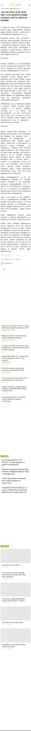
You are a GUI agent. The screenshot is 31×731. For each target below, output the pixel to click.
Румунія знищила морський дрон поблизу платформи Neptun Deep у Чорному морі (14, 389)
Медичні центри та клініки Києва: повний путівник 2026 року (14, 337)
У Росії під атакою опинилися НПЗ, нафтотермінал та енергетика (14, 379)
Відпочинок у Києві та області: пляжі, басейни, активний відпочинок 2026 (15, 327)
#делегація (12, 259)
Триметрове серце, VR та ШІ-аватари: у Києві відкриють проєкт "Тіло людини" (15, 358)
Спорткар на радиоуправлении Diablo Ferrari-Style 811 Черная (13, 600)
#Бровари (6, 259)
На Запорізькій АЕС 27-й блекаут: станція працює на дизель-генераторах (14, 399)
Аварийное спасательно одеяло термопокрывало (14, 646)
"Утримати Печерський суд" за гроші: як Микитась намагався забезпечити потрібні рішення (15, 348)
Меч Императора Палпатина (12, 622)
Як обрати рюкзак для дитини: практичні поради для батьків (13, 369)
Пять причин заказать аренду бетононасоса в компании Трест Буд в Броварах (14, 575)
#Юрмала (18, 259)
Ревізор (23, 34)
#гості (2, 259)
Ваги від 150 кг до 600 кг (11, 565)
